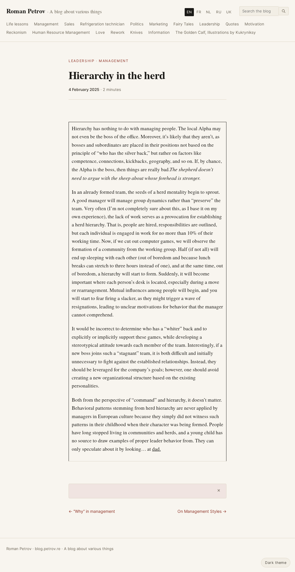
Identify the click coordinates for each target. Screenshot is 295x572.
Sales (69, 24)
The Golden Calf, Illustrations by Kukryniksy (215, 32)
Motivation (254, 24)
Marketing (158, 24)
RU (219, 12)
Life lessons (17, 24)
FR (198, 12)
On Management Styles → (201, 511)
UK (229, 12)
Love (100, 32)
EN (189, 12)
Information (159, 32)
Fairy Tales (183, 24)
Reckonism (16, 32)
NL (208, 12)
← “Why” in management (92, 511)
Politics (136, 24)
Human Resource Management (61, 32)
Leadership (209, 24)
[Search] (284, 11)
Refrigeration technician (102, 24)
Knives (136, 32)
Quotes (232, 24)
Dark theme (275, 562)
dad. (156, 449)
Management (46, 24)
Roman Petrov (54, 11)
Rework (117, 32)
